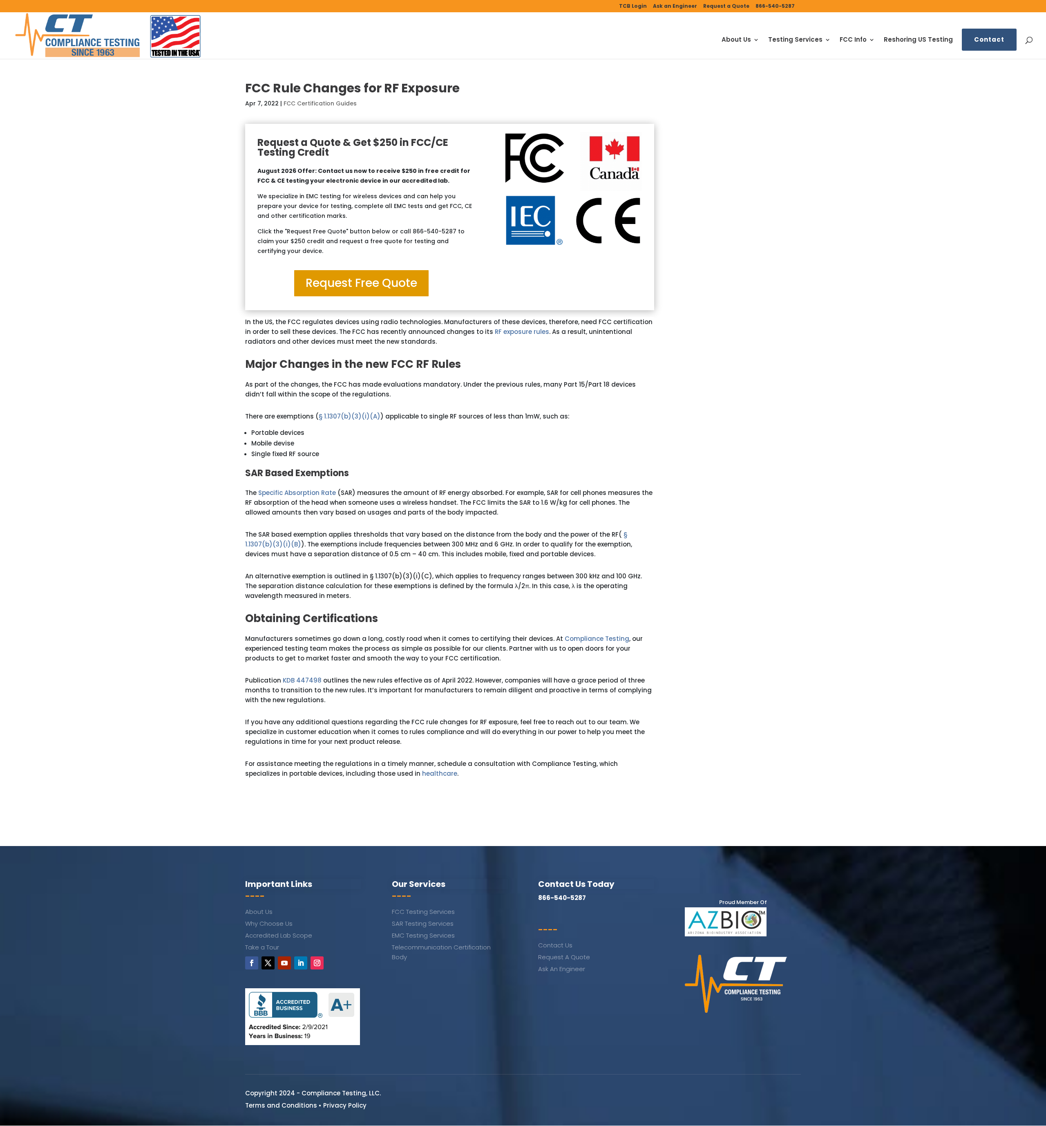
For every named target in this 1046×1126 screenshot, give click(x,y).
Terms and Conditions (281, 1105)
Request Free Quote (361, 283)
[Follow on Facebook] (251, 962)
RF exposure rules (522, 331)
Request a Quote (726, 6)
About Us (736, 40)
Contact (989, 40)
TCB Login (633, 6)
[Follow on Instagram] (317, 962)
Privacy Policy (345, 1105)
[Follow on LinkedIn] (300, 962)
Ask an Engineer (675, 6)
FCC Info (853, 40)
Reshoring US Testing (918, 40)
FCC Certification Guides (320, 103)
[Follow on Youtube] (284, 962)
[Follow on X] (268, 962)
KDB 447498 (302, 680)
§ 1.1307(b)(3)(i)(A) (349, 416)
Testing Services (795, 40)
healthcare (439, 773)
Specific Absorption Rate (297, 492)
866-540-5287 (775, 6)
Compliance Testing (597, 638)
